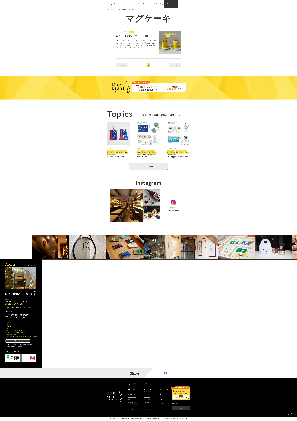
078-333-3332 (15, 304)
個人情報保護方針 (176, 403)
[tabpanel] (118, 140)
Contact (171, 4)
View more (148, 166)
